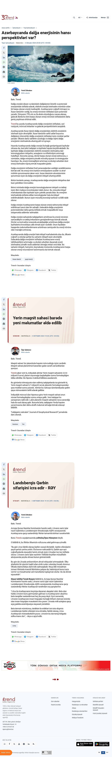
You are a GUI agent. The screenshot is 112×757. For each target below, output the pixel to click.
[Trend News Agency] (9, 700)
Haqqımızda (76, 701)
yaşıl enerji (29, 259)
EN (99, 752)
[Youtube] (19, 744)
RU (107, 752)
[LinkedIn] (29, 744)
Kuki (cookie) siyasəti (100, 713)
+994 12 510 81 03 (8, 727)
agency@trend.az (8, 729)
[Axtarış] (74, 17)
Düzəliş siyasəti (77, 714)
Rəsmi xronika (56, 705)
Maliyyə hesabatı (77, 717)
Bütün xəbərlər (25, 93)
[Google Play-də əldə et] (102, 744)
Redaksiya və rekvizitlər (80, 705)
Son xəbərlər (55, 701)
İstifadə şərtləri (98, 701)
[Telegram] (24, 744)
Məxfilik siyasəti (98, 705)
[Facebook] (9, 744)
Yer (23, 424)
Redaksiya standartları (79, 711)
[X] (14, 744)
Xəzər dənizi (17, 259)
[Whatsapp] (5, 744)
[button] (4, 48)
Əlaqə (74, 708)
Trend (13, 124)
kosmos (15, 424)
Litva (14, 626)
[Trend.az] (10, 17)
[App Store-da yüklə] (84, 744)
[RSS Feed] (33, 744)
